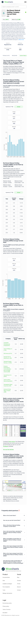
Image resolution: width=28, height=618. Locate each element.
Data (4, 580)
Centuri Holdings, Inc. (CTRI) (8, 349)
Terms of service (6, 609)
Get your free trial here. (8, 449)
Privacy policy (6, 606)
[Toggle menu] (25, 2)
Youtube (19, 580)
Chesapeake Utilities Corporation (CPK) (8, 385)
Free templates (6, 587)
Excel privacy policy (7, 603)
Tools (4, 590)
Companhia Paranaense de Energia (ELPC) (7, 344)
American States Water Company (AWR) (7, 391)
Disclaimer (5, 612)
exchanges (5, 446)
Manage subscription (7, 593)
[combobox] (14, 6)
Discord (19, 587)
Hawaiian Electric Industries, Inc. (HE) (8, 357)
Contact (19, 590)
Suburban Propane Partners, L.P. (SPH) (8, 362)
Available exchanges (7, 583)
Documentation (6, 577)
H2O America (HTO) (8, 353)
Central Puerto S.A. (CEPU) (8, 376)
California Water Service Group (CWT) (8, 380)
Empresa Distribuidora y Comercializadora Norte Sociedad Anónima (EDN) (7, 369)
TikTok (18, 583)
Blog (18, 577)
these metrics (12, 441)
